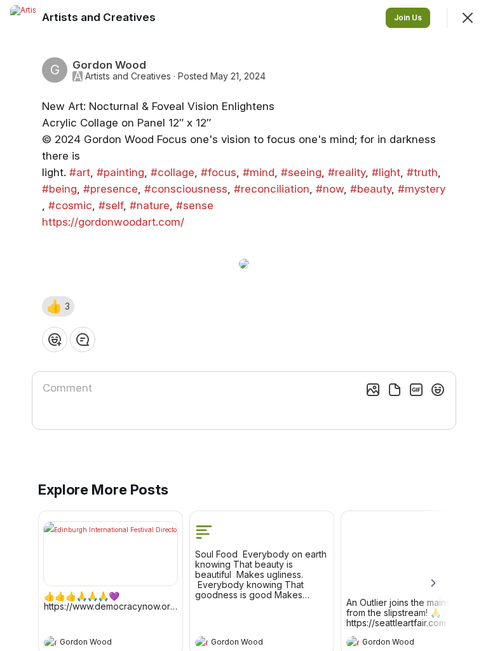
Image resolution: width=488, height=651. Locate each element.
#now (330, 188)
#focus (218, 172)
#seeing (301, 172)
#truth (422, 172)
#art (79, 172)
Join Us (408, 17)
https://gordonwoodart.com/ (113, 222)
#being (59, 188)
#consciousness (185, 188)
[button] (58, 306)
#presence (110, 188)
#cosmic (70, 205)
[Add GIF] (416, 390)
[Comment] (82, 339)
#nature (150, 205)
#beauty (370, 188)
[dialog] (244, 325)
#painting (120, 172)
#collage (172, 172)
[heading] (98, 643)
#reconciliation (271, 188)
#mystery (421, 188)
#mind (258, 172)
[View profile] (50, 642)
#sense (195, 205)
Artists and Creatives (128, 76)
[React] (55, 339)
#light (386, 172)
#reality (346, 172)
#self (110, 205)
